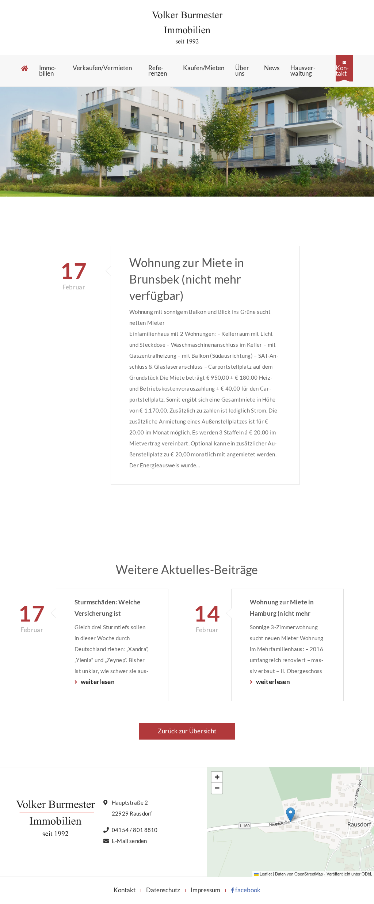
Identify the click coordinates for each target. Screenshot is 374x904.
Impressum (205, 890)
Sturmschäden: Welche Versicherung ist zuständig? (107, 608)
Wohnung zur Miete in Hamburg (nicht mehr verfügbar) (282, 608)
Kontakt (342, 70)
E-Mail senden (129, 840)
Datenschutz (163, 890)
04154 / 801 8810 (134, 830)
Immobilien (48, 70)
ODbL (367, 874)
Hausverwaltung (303, 70)
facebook (247, 890)
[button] (290, 814)
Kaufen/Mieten (203, 68)
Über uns (242, 70)
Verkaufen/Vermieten (102, 68)
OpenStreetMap (308, 874)
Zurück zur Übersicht (187, 731)
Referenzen (157, 70)
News (271, 68)
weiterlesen (97, 681)
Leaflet (265, 874)
